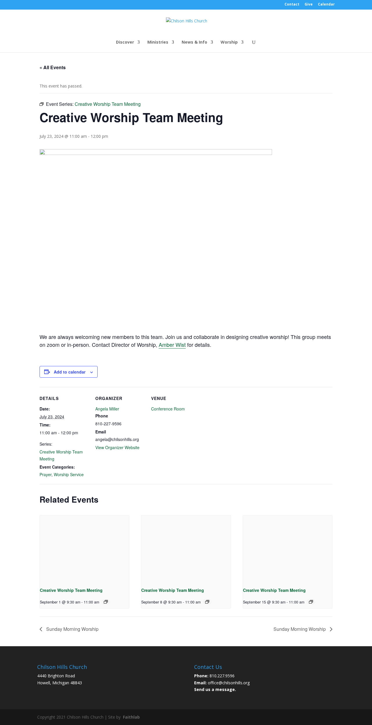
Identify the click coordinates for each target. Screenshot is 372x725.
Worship (229, 42)
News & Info (194, 42)
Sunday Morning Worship (72, 629)
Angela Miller (107, 409)
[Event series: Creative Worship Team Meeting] (106, 601)
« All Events (53, 67)
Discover (125, 42)
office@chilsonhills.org (229, 682)
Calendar (326, 5)
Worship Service (69, 474)
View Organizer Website (117, 447)
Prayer (45, 474)
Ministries (157, 42)
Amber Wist (172, 344)
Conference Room (168, 409)
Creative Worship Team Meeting (71, 590)
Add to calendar (69, 372)
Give (309, 5)
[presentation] (84, 548)
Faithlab (131, 717)
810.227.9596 (222, 675)
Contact (292, 5)
